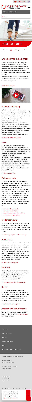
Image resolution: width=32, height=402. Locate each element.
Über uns (5, 329)
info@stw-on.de (6, 369)
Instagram (5, 377)
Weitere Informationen (10, 398)
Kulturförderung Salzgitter (11, 304)
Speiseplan (21, 2)
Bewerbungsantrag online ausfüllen (14, 213)
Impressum (5, 381)
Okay (28, 395)
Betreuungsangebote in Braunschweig (15, 235)
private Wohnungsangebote (12, 215)
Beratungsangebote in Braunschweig (14, 282)
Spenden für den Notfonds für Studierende (14, 389)
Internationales (23, 314)
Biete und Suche (7, 341)
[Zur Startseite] (14, 7)
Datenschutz (6, 379)
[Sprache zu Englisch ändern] (28, 1)
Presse (4, 337)
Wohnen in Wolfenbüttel (11, 211)
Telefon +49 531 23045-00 (9, 367)
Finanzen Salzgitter (9, 173)
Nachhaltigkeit (7, 333)
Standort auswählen (10, 12)
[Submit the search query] (3, 17)
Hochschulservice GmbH (10, 349)
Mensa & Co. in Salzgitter (11, 262)
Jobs (3, 345)
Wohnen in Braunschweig (11, 209)
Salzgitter (18, 50)
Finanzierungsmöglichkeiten (12, 137)
